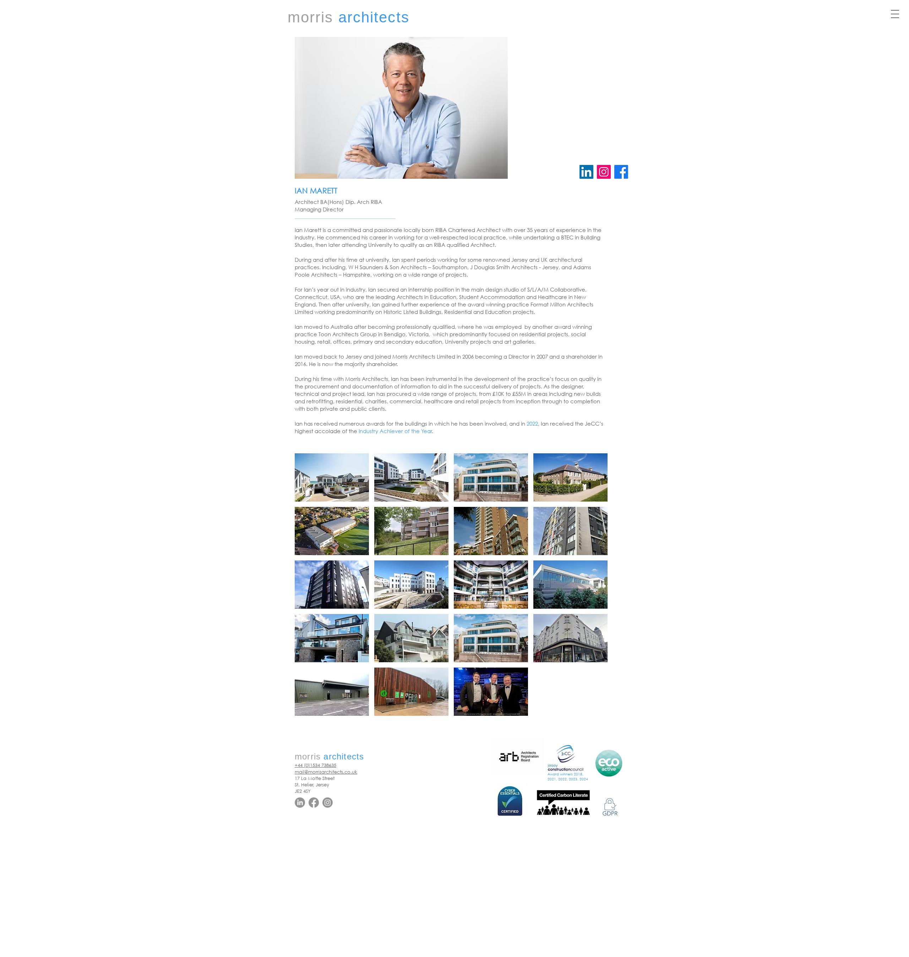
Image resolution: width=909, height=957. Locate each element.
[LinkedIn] (586, 172)
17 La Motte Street (314, 778)
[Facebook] (314, 802)
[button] (895, 14)
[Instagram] (604, 172)
